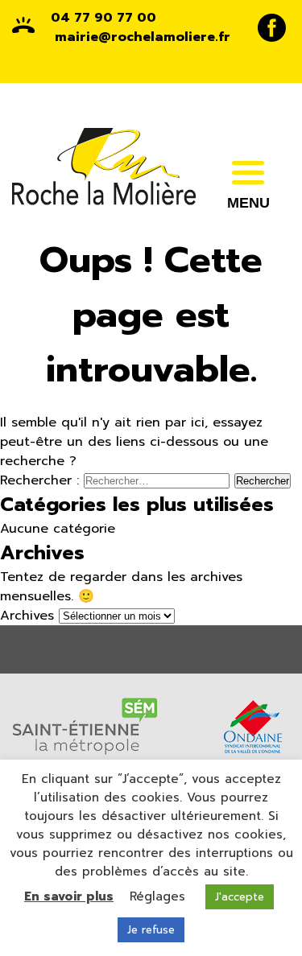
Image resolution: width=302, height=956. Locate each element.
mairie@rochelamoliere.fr (142, 37)
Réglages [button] (157, 896)
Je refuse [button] (151, 929)
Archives (27, 615)
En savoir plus (69, 896)
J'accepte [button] (239, 896)
